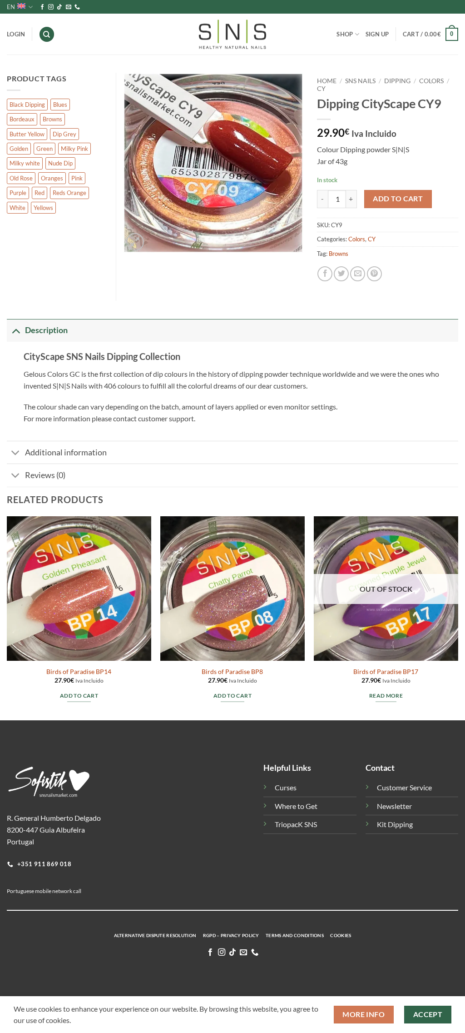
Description (46, 330)
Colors (431, 81)
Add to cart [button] (79, 696)
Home (326, 81)
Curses (286, 787)
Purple (18, 192)
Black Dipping (27, 104)
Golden (19, 148)
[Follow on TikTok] (59, 7)
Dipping (397, 81)
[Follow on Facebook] (42, 7)
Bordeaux (22, 119)
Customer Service (404, 787)
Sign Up (377, 34)
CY (321, 88)
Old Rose (21, 178)
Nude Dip (60, 163)
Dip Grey (64, 134)
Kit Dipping (395, 824)
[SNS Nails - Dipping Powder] (232, 34)
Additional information (66, 452)
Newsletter (394, 806)
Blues (60, 104)
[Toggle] (16, 330)
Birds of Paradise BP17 (385, 671)
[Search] (47, 34)
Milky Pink (74, 148)
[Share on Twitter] (341, 273)
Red (40, 192)
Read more (386, 696)
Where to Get (296, 806)
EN (11, 6)
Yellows (43, 207)
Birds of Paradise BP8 (232, 671)
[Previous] (7, 617)
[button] (430, 34)
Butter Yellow (27, 134)
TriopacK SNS (296, 824)
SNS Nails (360, 81)
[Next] (458, 617)
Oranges (52, 178)
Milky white (25, 163)
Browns (338, 253)
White (17, 207)
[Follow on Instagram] (51, 7)
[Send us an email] (68, 7)
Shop (344, 34)
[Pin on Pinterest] (374, 273)
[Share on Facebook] (324, 273)
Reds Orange (69, 192)
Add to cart (398, 199)
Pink (77, 178)
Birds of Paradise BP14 (78, 671)
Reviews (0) (45, 475)
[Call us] (77, 7)
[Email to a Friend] (357, 273)
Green (44, 148)
